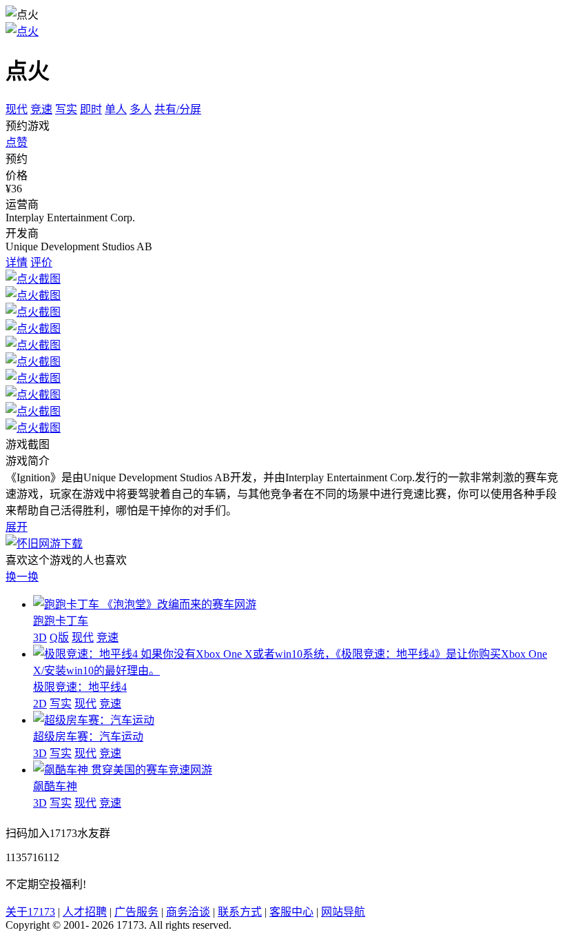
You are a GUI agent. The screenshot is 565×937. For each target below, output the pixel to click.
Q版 (59, 637)
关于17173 (30, 912)
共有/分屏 (177, 109)
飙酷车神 (55, 786)
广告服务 (136, 912)
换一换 (22, 577)
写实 (66, 109)
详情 (17, 262)
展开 (17, 527)
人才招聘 (85, 912)
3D (40, 637)
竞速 (41, 109)
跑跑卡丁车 (60, 621)
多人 (141, 109)
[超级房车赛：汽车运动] (93, 720)
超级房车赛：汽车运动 (88, 737)
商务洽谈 (188, 912)
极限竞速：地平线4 (80, 687)
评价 (41, 262)
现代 (17, 109)
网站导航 (343, 912)
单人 (116, 109)
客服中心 (291, 912)
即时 (91, 109)
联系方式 (240, 912)
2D (40, 703)
